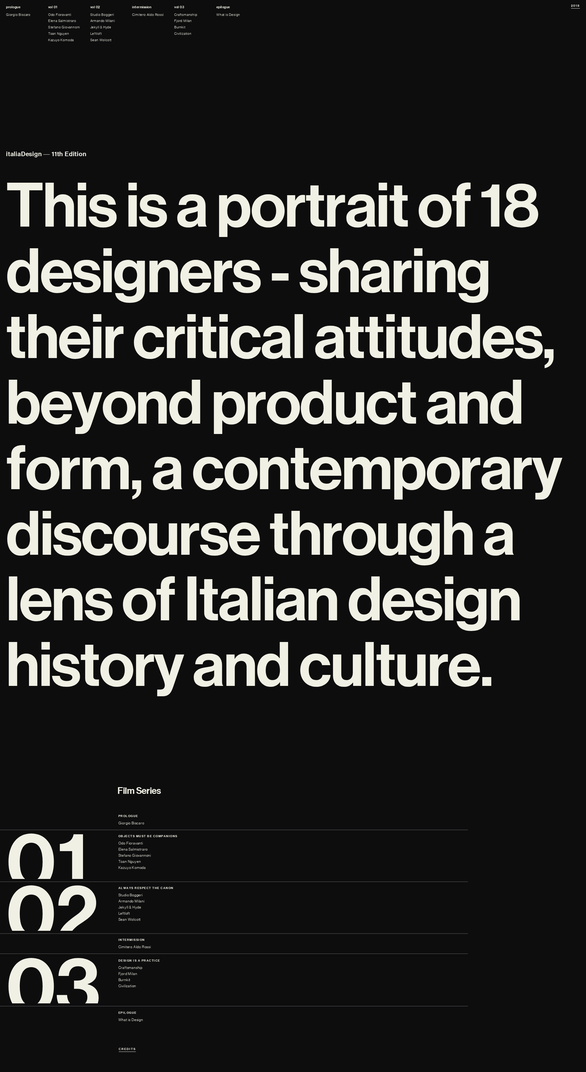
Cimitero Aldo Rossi (148, 14)
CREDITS (127, 1049)
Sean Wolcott (101, 40)
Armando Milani (102, 21)
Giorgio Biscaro (18, 14)
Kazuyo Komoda (61, 40)
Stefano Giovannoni (64, 27)
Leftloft (96, 33)
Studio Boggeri (102, 14)
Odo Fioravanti (59, 14)
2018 (575, 5)
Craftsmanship (185, 14)
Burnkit (180, 27)
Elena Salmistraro (62, 21)
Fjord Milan (183, 21)
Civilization (183, 33)
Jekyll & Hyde (100, 27)
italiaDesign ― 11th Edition (46, 154)
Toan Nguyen (58, 33)
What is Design (228, 14)
